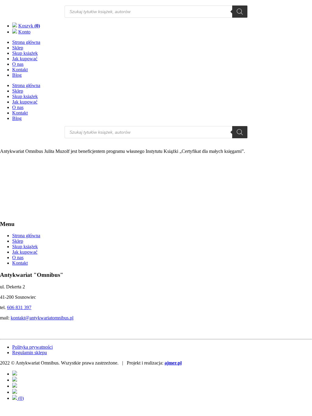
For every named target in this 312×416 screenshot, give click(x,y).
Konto (24, 31)
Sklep (17, 47)
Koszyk (29, 25)
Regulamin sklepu (29, 352)
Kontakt (20, 69)
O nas (17, 64)
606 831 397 (19, 307)
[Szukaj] (239, 11)
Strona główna (26, 42)
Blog (17, 75)
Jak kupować (24, 58)
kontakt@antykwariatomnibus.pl (42, 317)
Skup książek (25, 53)
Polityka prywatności (32, 347)
